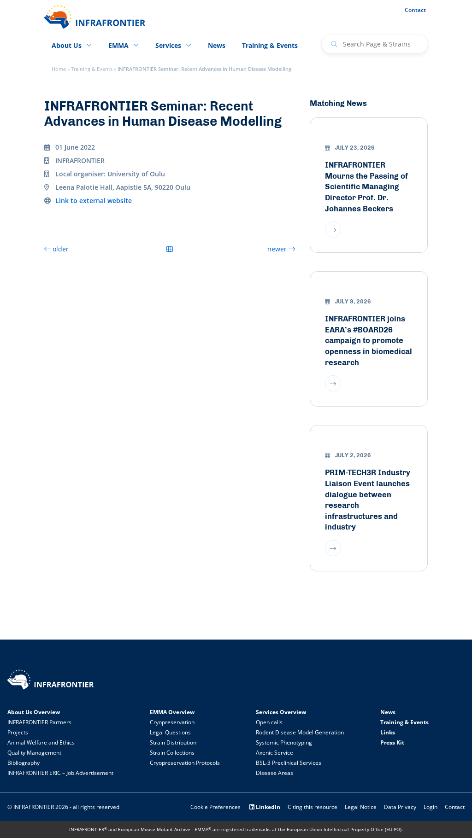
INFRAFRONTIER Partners (39, 722)
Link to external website (93, 200)
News (216, 45)
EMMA (118, 45)
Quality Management (34, 753)
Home (59, 69)
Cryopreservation (172, 722)
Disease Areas (274, 773)
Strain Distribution (173, 742)
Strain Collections (172, 753)
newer (278, 248)
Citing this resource (312, 807)
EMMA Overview (172, 712)
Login (430, 807)
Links (387, 732)
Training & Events (91, 69)
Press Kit (392, 742)
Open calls (269, 722)
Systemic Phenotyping (284, 742)
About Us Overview (33, 712)
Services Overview (281, 712)
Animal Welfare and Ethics (41, 742)
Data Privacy (400, 807)
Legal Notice (361, 807)
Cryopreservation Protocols (185, 763)
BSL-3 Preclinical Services (288, 763)
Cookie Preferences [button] (215, 807)
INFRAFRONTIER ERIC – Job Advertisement (60, 773)
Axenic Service (274, 753)
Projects (17, 732)
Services (168, 45)
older (60, 248)
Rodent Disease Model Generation (300, 732)
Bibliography (23, 763)
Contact (415, 10)
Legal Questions (170, 732)
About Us (67, 45)
